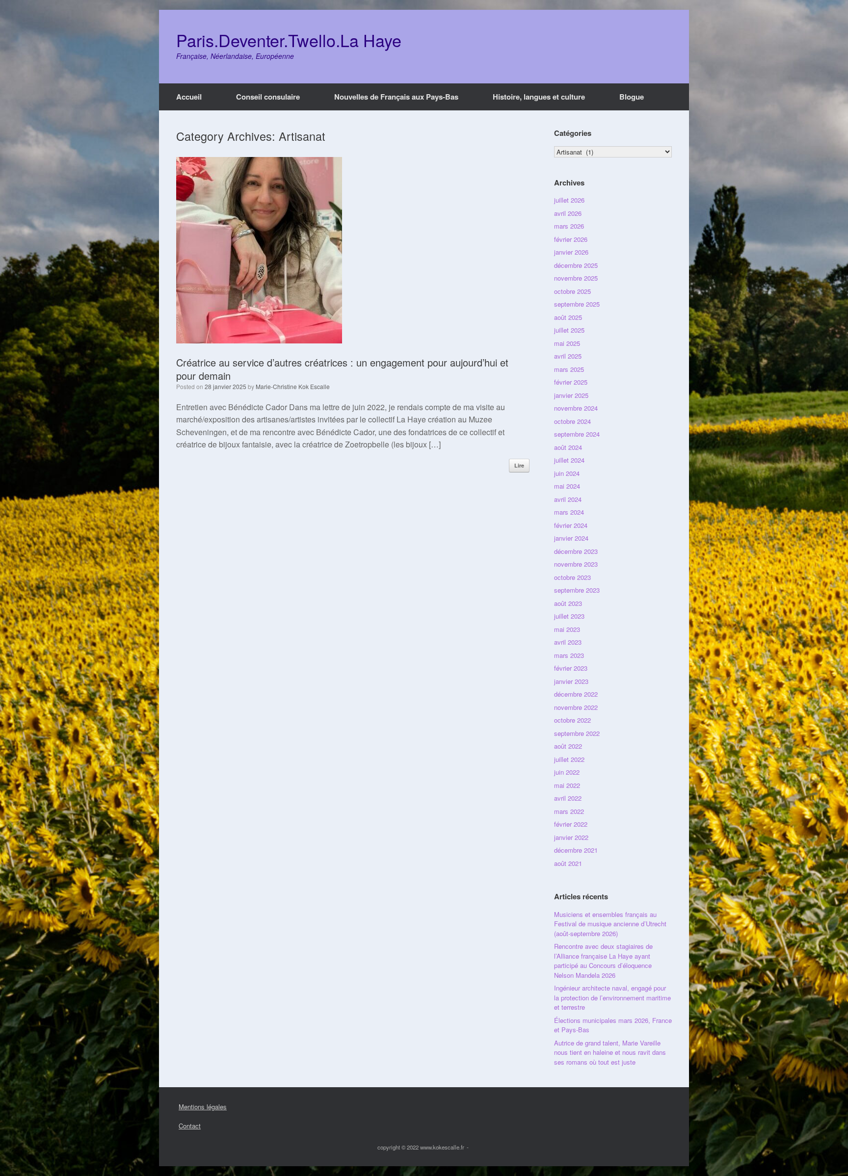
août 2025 (568, 317)
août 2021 (568, 863)
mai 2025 (567, 343)
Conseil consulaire (268, 96)
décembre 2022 (576, 694)
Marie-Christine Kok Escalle (293, 386)
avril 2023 (568, 642)
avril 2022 (568, 798)
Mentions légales (203, 1106)
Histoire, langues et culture (539, 96)
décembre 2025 (576, 265)
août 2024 (568, 447)
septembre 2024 (577, 434)
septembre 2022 (577, 733)
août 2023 (568, 603)
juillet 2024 (569, 460)
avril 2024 (568, 499)
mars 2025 (569, 369)
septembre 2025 (577, 304)
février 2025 (570, 382)
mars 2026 (569, 226)
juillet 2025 (569, 330)
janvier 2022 (571, 837)
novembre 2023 (576, 564)
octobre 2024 (572, 421)
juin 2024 (567, 473)
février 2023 (570, 668)
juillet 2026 (569, 200)
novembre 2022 (576, 707)
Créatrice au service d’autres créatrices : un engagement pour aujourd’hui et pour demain (342, 369)
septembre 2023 (577, 590)
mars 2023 (569, 655)
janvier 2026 (571, 252)
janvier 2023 (571, 681)
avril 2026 (568, 213)
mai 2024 (567, 486)
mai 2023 (567, 629)
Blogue (631, 96)
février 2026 (570, 239)
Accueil (189, 96)
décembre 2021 (576, 850)
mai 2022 (567, 785)
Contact (190, 1125)
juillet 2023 (569, 616)
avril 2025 (568, 356)
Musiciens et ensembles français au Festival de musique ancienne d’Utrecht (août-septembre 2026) (610, 924)
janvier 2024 (571, 538)
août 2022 (568, 746)
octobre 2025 (572, 291)
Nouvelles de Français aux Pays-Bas (396, 96)
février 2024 (570, 525)
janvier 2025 (571, 395)
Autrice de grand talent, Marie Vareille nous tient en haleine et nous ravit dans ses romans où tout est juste (610, 1052)
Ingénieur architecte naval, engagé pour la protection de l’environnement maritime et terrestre (612, 997)
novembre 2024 (576, 408)
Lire (519, 465)
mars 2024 (569, 512)
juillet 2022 (569, 759)
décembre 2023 (576, 551)
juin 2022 (567, 772)
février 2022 (570, 824)
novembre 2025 (576, 278)
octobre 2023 (572, 577)
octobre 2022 (572, 720)
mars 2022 (569, 811)
